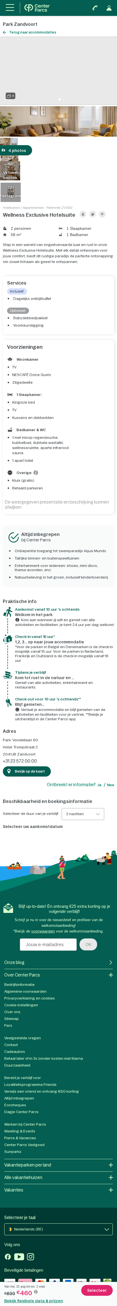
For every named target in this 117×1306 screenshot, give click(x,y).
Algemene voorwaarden (25, 991)
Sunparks (12, 1151)
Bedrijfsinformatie (19, 984)
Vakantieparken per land (27, 1165)
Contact (11, 1045)
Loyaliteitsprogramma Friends (30, 1084)
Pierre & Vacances (20, 1138)
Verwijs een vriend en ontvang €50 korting (41, 1091)
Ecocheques (15, 1105)
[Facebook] (7, 1257)
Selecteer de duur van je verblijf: (31, 814)
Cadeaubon (14, 1052)
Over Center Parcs (22, 975)
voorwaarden (43, 931)
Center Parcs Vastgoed (24, 1145)
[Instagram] (30, 1257)
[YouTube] (19, 1257)
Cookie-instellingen (21, 1005)
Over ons (12, 1012)
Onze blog (14, 962)
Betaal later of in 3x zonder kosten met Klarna (43, 1058)
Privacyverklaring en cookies (29, 998)
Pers (8, 1025)
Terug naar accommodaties (32, 32)
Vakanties (13, 1190)
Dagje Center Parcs (21, 1112)
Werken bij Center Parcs (25, 1124)
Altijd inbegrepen (19, 1098)
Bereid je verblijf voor (22, 1078)
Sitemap (11, 1019)
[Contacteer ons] (95, 8)
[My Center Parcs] (109, 8)
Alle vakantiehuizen (23, 1177)
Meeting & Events (19, 1131)
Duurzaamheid (17, 1065)
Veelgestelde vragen (22, 1038)
